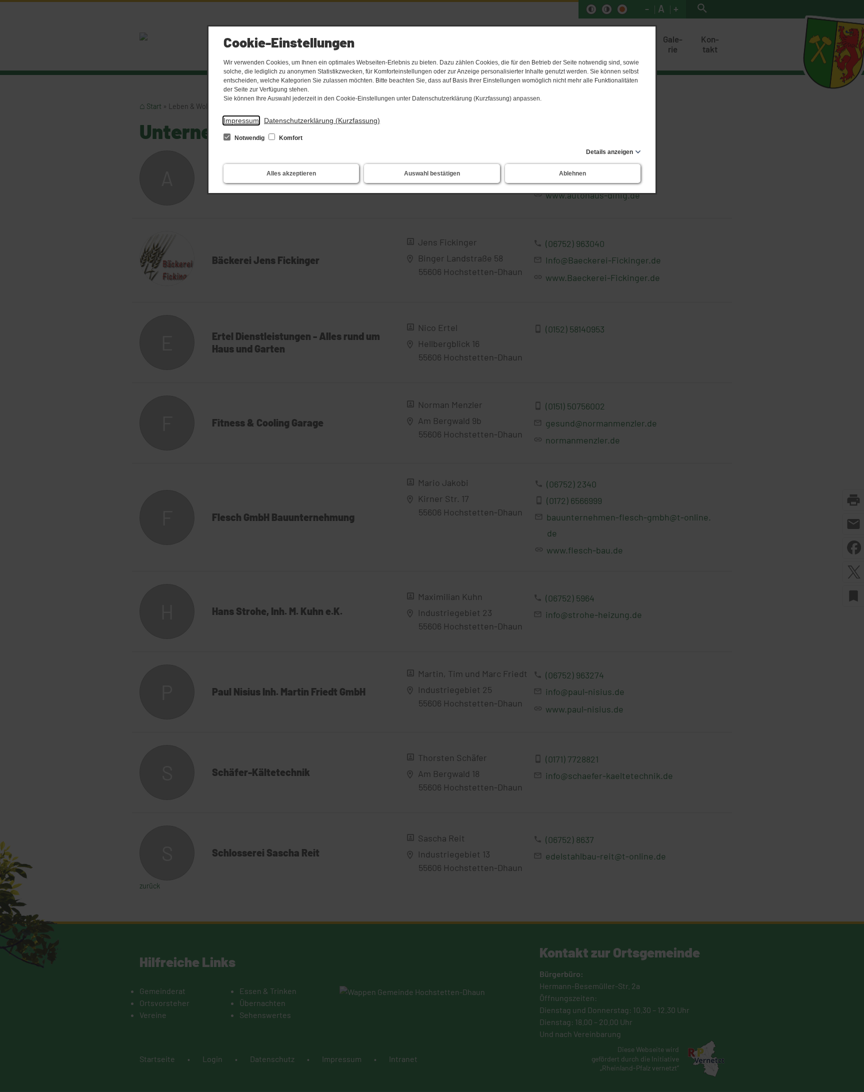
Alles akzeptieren (291, 173)
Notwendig (249, 138)
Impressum (241, 120)
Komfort (290, 138)
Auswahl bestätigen (432, 173)
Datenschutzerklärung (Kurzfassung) (322, 120)
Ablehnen (572, 173)
